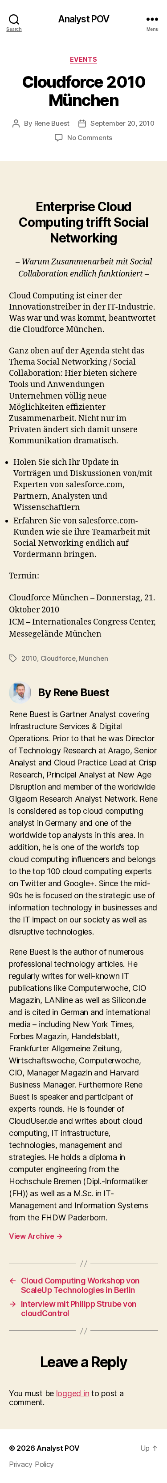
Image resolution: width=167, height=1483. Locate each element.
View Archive (35, 1236)
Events (83, 59)
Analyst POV (83, 19)
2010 (29, 658)
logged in (73, 1393)
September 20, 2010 (122, 123)
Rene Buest (51, 123)
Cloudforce (58, 658)
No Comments (89, 137)
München (93, 658)
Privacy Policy (31, 1464)
